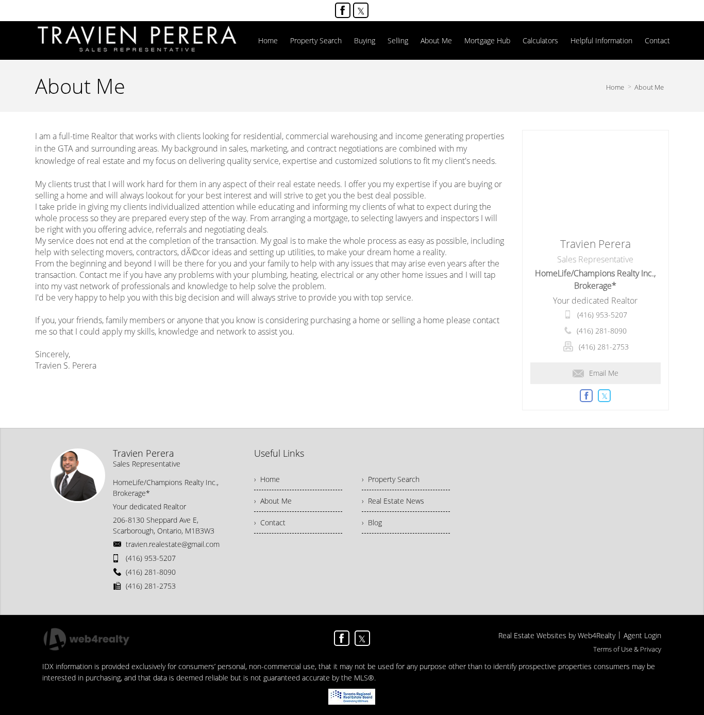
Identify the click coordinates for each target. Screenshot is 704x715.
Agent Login (642, 635)
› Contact (270, 522)
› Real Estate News (393, 501)
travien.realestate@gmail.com (173, 544)
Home (615, 87)
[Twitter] (360, 10)
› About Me (273, 501)
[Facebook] (342, 10)
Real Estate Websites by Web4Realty (556, 635)
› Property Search (391, 479)
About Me (649, 87)
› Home (267, 479)
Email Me (603, 373)
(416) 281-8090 (602, 331)
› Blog (372, 522)
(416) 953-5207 (602, 315)
